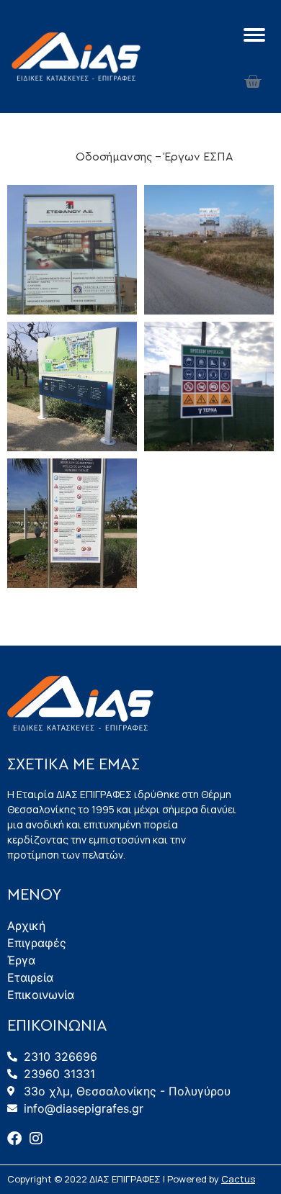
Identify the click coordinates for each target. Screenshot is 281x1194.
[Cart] (252, 81)
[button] (48, 157)
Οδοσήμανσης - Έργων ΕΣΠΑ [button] (154, 157)
